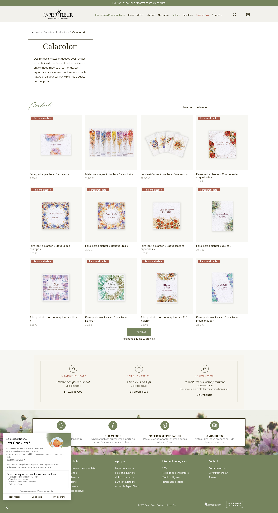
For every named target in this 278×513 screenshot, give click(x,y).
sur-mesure (113, 436)
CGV (164, 468)
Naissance (74, 477)
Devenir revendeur (218, 473)
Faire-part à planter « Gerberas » (49, 174)
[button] (139, 332)
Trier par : (188, 107)
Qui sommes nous (124, 477)
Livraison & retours (125, 482)
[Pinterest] (79, 504)
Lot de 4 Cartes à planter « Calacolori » (164, 174)
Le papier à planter (125, 468)
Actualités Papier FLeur (127, 486)
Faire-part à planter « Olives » (214, 245)
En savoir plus (73, 392)
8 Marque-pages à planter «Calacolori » (109, 174)
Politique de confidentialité (176, 473)
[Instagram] (72, 504)
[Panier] (248, 15)
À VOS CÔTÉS (214, 436)
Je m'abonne (204, 395)
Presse (212, 477)
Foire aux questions (125, 473)
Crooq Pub (171, 505)
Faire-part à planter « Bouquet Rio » (106, 245)
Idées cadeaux (76, 491)
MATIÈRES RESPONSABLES (165, 436)
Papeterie (73, 486)
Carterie (73, 482)
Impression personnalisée (82, 468)
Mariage (73, 473)
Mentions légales (171, 477)
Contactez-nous (217, 468)
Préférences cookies (172, 482)
